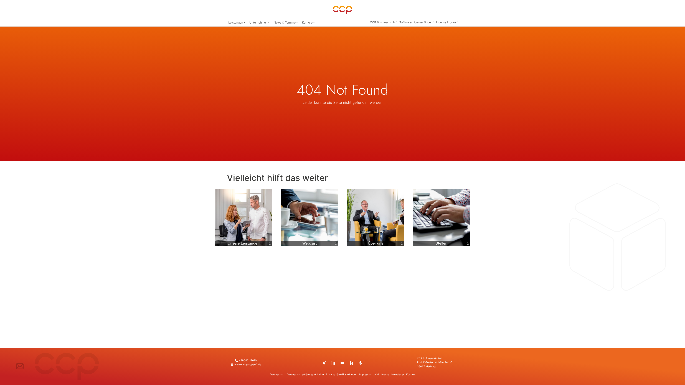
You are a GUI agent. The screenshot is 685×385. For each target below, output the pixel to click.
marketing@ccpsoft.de (247, 364)
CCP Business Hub (382, 22)
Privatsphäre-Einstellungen (341, 374)
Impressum (365, 374)
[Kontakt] (20, 366)
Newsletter (397, 374)
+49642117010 (248, 360)
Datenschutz (277, 374)
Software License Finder (415, 22)
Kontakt (410, 374)
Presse (385, 374)
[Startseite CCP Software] (342, 10)
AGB (376, 374)
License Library (446, 22)
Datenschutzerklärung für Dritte (305, 374)
